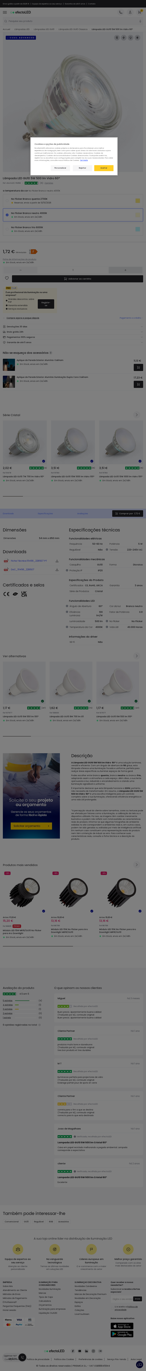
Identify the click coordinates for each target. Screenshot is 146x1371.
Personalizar (60, 168)
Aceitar (104, 168)
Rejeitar (82, 168)
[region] (74, 156)
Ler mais (84, 160)
